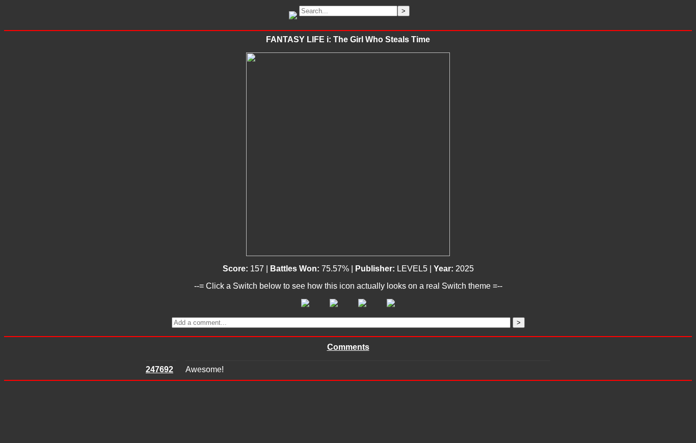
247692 (159, 369)
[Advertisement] (348, 412)
